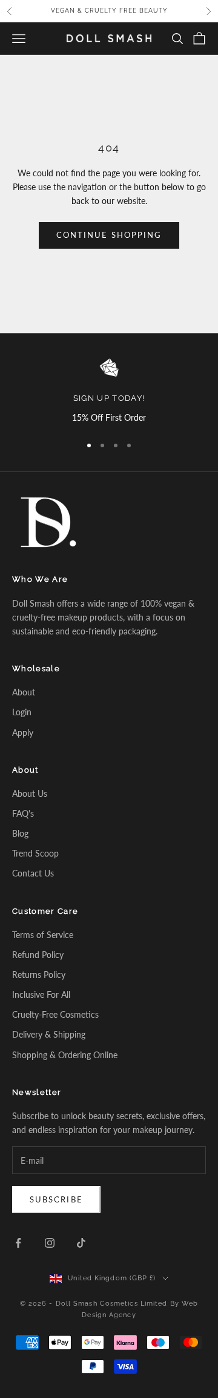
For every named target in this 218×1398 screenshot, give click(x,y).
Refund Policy (38, 955)
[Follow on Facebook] (18, 1243)
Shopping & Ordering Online (64, 1055)
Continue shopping (109, 235)
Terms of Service (42, 935)
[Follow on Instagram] (50, 1243)
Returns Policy (38, 974)
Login (21, 712)
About (23, 692)
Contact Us (33, 873)
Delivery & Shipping (48, 1034)
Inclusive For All (41, 994)
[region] (109, 391)
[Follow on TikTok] (81, 1243)
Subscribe (56, 1199)
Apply (22, 732)
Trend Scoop (35, 853)
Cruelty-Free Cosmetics (55, 1014)
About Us (29, 793)
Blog (20, 833)
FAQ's (23, 813)
